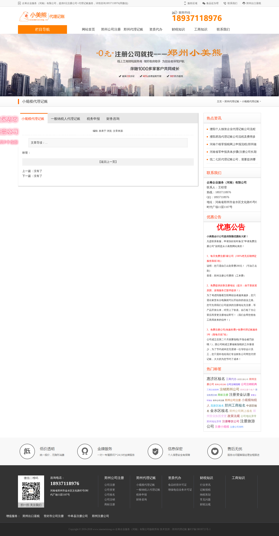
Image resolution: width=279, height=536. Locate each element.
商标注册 (223, 394)
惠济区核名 (216, 379)
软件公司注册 (218, 400)
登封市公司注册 (54, 516)
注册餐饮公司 (230, 421)
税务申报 (93, 118)
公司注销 (109, 499)
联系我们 (232, 3)
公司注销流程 (233, 384)
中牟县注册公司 (78, 516)
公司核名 (109, 494)
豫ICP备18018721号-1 (199, 529)
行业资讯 (205, 484)
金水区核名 (219, 411)
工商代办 (231, 379)
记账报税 (205, 489)
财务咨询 (112, 118)
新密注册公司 (242, 379)
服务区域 (192, 3)
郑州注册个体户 (247, 390)
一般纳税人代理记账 (65, 118)
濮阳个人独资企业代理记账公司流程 (233, 129)
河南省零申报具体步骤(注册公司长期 (233, 151)
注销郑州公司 (229, 389)
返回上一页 (108, 161)
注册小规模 (222, 426)
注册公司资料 (236, 427)
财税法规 (205, 504)
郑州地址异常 (214, 421)
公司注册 (109, 484)
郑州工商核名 (235, 405)
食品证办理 (212, 3)
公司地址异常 (249, 416)
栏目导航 (42, 29)
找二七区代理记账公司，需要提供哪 (233, 159)
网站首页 (88, 29)
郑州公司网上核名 (240, 410)
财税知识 (178, 29)
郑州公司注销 (220, 384)
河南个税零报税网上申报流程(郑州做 (233, 144)
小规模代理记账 (250, 101)
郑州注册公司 (100, 516)
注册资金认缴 (239, 395)
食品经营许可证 (177, 484)
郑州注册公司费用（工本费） (230, 275)
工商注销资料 (213, 390)
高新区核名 (217, 405)
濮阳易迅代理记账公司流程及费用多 (233, 136)
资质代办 (155, 29)
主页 (219, 101)
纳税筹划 (205, 494)
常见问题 (205, 499)
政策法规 (234, 416)
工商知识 (200, 29)
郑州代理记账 (133, 29)
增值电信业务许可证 (180, 489)
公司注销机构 (249, 384)
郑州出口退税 (253, 3)
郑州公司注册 (111, 29)
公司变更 (109, 489)
